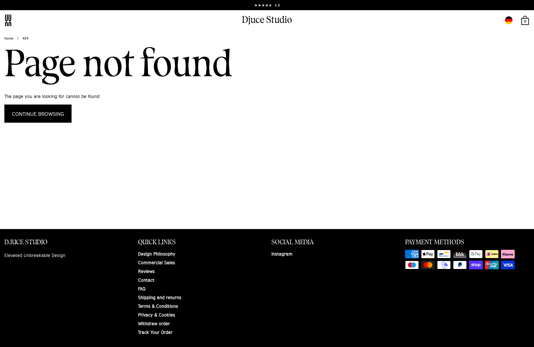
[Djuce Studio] (267, 20)
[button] (509, 20)
